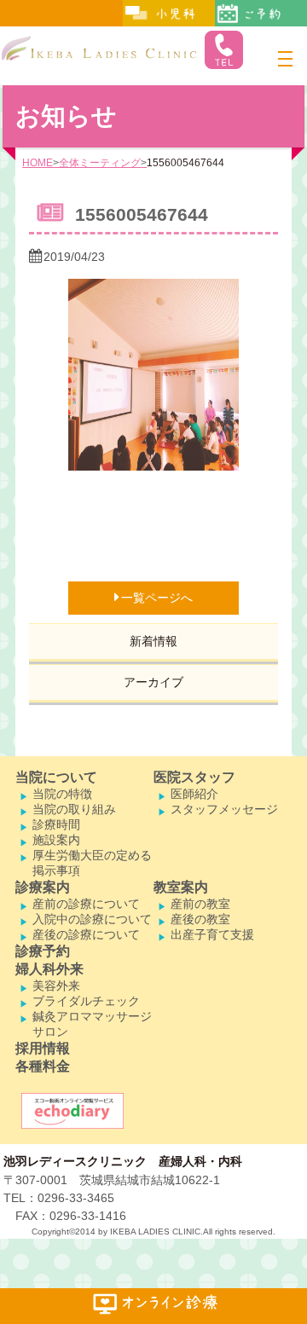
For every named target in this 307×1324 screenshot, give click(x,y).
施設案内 (56, 840)
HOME (37, 163)
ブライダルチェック (86, 1001)
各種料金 (42, 1066)
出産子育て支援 (212, 934)
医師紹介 (194, 794)
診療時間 (56, 824)
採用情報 (42, 1048)
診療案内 (42, 887)
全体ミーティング (100, 163)
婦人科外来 (49, 969)
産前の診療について (86, 904)
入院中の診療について (92, 919)
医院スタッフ (194, 777)
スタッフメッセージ (224, 809)
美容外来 (56, 985)
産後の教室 (200, 919)
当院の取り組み (74, 809)
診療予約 (42, 951)
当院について (56, 777)
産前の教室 (200, 904)
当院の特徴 (62, 794)
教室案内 (181, 887)
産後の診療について (86, 934)
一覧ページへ (157, 597)
